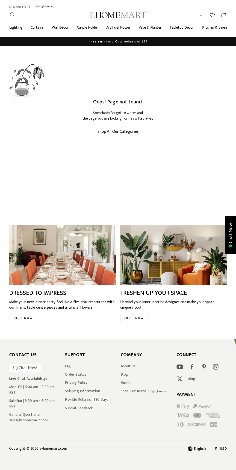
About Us (128, 366)
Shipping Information (82, 391)
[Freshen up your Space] (173, 255)
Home (125, 383)
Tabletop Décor (182, 27)
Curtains (37, 27)
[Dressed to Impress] (62, 255)
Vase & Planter (150, 27)
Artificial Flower (118, 27)
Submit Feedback (79, 408)
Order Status (75, 374)
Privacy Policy (76, 383)
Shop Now (23, 318)
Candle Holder (87, 27)
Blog (124, 374)
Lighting (15, 27)
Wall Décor (60, 27)
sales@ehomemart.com (28, 420)
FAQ (68, 366)
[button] (230, 235)
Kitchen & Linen (214, 27)
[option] (118, 41)
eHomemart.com (53, 449)
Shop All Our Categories (118, 131)
